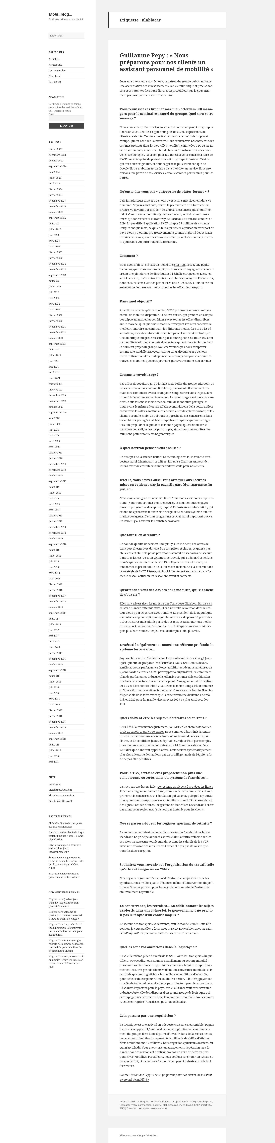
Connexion (54, 784)
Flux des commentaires (61, 795)
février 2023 (55, 252)
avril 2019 (54, 504)
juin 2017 (54, 630)
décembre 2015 (57, 721)
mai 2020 (54, 435)
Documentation (57, 70)
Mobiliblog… (60, 14)
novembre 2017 (57, 601)
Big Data (207, 1101)
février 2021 (55, 383)
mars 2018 (54, 578)
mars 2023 (54, 246)
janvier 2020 (55, 458)
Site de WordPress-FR (60, 801)
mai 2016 (54, 693)
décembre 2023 (57, 200)
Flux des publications (60, 789)
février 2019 (55, 515)
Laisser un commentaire (154, 1108)
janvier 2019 (55, 521)
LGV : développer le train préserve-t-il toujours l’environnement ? (65, 848)
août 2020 (54, 418)
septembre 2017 (57, 613)
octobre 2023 (56, 212)
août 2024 (54, 172)
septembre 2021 (57, 343)
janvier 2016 (55, 716)
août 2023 (54, 223)
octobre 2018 (56, 538)
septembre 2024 (57, 166)
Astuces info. (56, 64)
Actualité (54, 59)
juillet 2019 (55, 492)
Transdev (131, 1108)
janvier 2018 (55, 590)
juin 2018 (54, 561)
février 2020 (55, 452)
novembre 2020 (57, 401)
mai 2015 (54, 761)
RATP (197, 1104)
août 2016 (54, 675)
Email (51, 114)
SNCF (122, 1108)
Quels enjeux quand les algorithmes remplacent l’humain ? (64, 903)
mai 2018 (54, 567)
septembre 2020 (57, 412)
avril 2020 (54, 441)
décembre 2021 (57, 326)
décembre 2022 (57, 263)
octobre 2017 (56, 607)
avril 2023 (54, 240)
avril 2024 (54, 183)
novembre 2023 (57, 206)
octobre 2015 (56, 733)
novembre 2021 (57, 332)
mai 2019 (54, 498)
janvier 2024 (55, 195)
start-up (179, 265)
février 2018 (55, 584)
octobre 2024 (56, 160)
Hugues (144, 1101)
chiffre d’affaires (198, 1038)
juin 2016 (54, 687)
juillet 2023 (55, 229)
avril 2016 (54, 698)
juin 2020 (54, 429)
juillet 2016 (55, 681)
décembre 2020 (57, 395)
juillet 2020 (55, 424)
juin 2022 (54, 292)
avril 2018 (54, 572)
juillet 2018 (55, 555)
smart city (206, 1104)
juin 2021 (54, 361)
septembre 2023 (57, 217)
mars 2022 (54, 309)
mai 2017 (54, 635)
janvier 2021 (55, 389)
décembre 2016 (57, 658)
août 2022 (54, 280)
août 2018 (54, 550)
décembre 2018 (57, 527)
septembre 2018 (57, 544)
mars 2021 (54, 378)
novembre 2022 (57, 269)
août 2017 (54, 618)
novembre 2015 (57, 727)
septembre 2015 (57, 738)
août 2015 (54, 744)
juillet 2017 (55, 624)
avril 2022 (54, 303)
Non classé (54, 76)
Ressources (55, 81)
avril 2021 (54, 372)
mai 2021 (54, 366)
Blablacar (125, 1104)
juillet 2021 (55, 355)
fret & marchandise (141, 1104)
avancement (164, 127)
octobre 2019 (56, 475)
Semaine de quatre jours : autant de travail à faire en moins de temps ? (65, 915)
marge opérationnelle (180, 1029)
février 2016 (55, 710)
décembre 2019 (57, 464)
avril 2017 (54, 641)
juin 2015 (54, 756)
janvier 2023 (55, 258)
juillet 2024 (55, 177)
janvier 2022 (55, 321)
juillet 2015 (55, 750)
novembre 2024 (57, 154)
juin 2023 (54, 235)
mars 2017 (54, 647)
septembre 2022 (57, 275)
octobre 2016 (56, 664)
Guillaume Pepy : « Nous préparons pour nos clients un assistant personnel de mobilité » (167, 62)
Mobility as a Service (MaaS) (178, 1104)
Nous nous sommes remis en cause (151, 503)
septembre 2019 (57, 481)
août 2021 (54, 349)
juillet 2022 (55, 286)
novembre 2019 (57, 469)
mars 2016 (54, 704)
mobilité (157, 1104)
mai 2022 (54, 298)
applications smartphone (188, 1101)
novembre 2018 (57, 532)
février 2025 (55, 149)
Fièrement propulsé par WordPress (139, 1135)
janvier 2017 (55, 653)
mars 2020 (54, 446)
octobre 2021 (56, 338)
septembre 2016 (57, 670)
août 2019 (54, 487)
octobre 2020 (56, 406)
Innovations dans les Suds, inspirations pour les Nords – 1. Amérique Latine (66, 836)
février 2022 (55, 315)
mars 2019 (54, 509)
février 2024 (55, 189)
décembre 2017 (57, 595)
